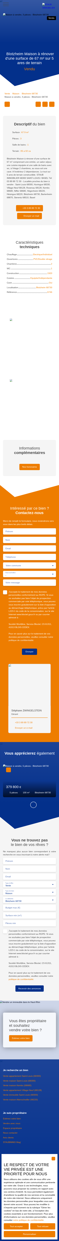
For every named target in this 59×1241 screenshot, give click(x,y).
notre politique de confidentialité (28, 1220)
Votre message (12, 582)
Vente (7, 93)
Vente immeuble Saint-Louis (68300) (20, 1095)
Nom (7, 540)
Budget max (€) (12, 907)
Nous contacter (10, 1133)
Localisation (9, 898)
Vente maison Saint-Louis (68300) (19, 1081)
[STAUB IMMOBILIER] (49, 4)
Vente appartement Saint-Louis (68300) (22, 1076)
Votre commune (13, 565)
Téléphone (10, 557)
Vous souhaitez (10, 572)
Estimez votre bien (12, 1118)
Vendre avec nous (11, 1123)
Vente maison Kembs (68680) (17, 1085)
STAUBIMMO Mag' (12, 1142)
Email (8, 548)
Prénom (9, 531)
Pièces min (10, 923)
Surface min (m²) (13, 915)
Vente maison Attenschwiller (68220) (20, 1099)
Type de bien (9, 891)
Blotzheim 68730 (30, 93)
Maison (15, 93)
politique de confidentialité (21, 640)
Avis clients (8, 1137)
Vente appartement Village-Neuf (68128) (22, 1090)
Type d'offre (9, 883)
